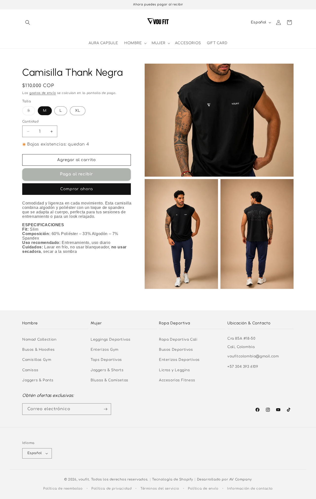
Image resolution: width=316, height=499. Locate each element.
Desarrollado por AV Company (224, 479)
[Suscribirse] (105, 409)
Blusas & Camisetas (109, 380)
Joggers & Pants (38, 380)
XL (77, 110)
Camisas (30, 370)
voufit (84, 479)
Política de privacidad (111, 488)
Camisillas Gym (36, 360)
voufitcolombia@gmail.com (253, 356)
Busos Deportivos (176, 349)
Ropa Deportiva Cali (178, 339)
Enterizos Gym (104, 349)
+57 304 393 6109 (242, 367)
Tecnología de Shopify (172, 479)
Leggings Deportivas (110, 339)
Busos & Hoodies (38, 349)
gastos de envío (42, 93)
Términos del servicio (159, 488)
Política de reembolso (63, 488)
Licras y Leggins (174, 370)
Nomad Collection (39, 339)
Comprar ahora (76, 189)
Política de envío (203, 488)
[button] (27, 22)
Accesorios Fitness (177, 380)
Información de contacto (250, 488)
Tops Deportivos (106, 360)
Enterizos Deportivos (179, 360)
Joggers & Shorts (107, 370)
